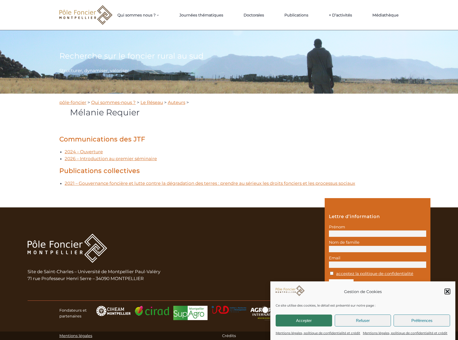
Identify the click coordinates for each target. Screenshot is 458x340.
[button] (447, 291)
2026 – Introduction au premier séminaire (111, 158)
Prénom (337, 226)
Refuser (363, 320)
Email (334, 257)
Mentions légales (75, 335)
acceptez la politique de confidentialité (374, 273)
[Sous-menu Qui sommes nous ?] (158, 15)
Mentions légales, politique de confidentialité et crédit (318, 333)
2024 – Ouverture (84, 151)
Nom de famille (344, 242)
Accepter (304, 320)
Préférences (422, 320)
